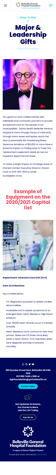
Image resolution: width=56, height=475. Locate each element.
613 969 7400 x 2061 (26, 376)
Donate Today (28, 386)
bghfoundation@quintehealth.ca (28, 379)
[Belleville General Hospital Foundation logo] (28, 451)
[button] (5, 5)
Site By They (42, 455)
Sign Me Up (28, 417)
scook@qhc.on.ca (12, 175)
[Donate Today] (50, 5)
